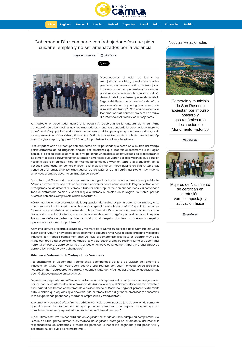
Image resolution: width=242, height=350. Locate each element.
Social (144, 24)
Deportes (129, 24)
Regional (65, 24)
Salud (156, 24)
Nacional (82, 24)
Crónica (98, 24)
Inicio (51, 24)
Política (189, 24)
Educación (172, 24)
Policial (113, 24)
